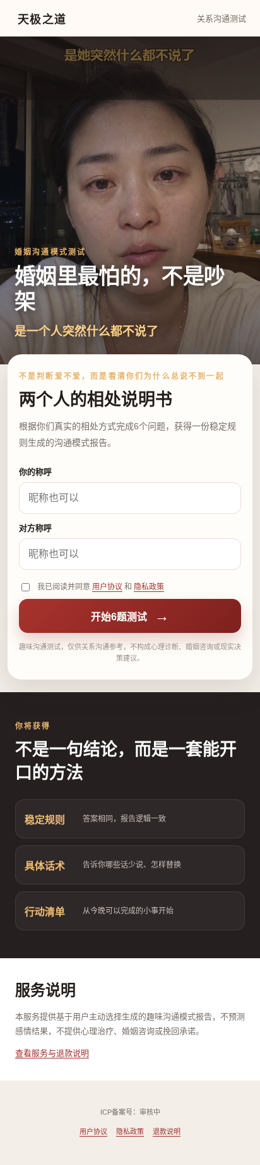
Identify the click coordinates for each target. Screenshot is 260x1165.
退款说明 (166, 1131)
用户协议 (107, 586)
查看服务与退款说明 (52, 1053)
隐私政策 (149, 586)
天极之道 (42, 19)
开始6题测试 (130, 616)
